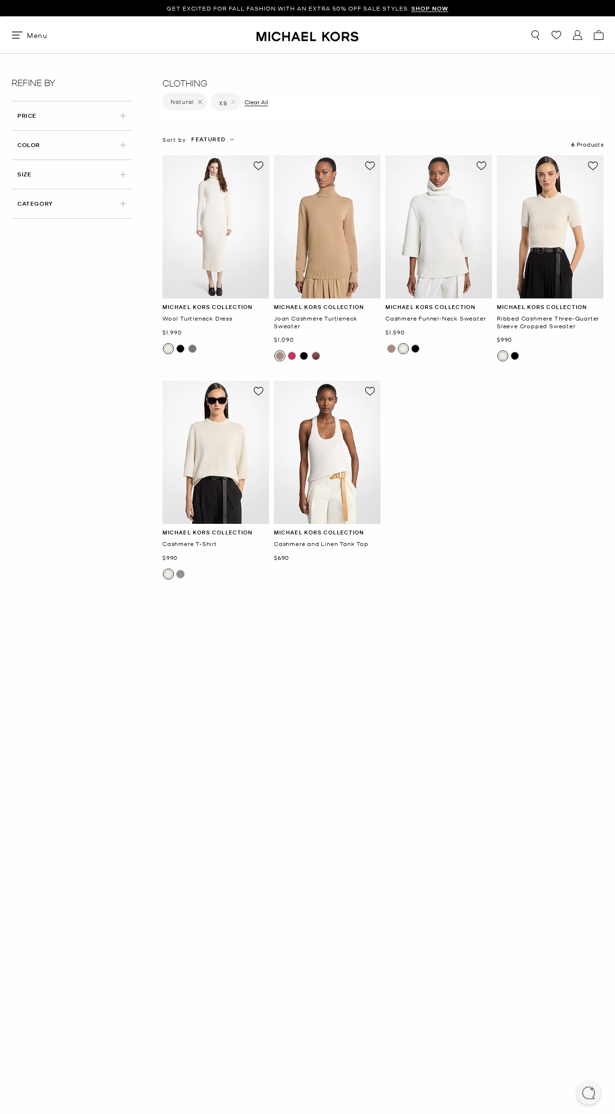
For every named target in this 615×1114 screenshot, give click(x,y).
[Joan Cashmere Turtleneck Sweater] (327, 226)
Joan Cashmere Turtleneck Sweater (315, 322)
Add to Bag (216, 291)
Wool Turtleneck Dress (197, 318)
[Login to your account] (577, 35)
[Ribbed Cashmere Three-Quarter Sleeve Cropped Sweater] (550, 226)
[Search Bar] (535, 35)
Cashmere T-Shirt (189, 543)
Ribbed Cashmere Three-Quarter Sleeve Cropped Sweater (548, 322)
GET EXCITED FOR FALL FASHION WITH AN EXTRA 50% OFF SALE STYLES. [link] (307, 8)
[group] (307, 8)
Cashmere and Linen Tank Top (321, 543)
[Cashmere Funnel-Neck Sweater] (438, 226)
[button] (588, 1093)
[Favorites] (556, 35)
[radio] (168, 348)
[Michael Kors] (307, 35)
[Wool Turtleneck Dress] (215, 226)
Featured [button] (208, 139)
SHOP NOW (429, 8)
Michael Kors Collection (207, 307)
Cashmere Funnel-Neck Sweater (435, 318)
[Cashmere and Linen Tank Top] (327, 452)
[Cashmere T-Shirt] (215, 452)
